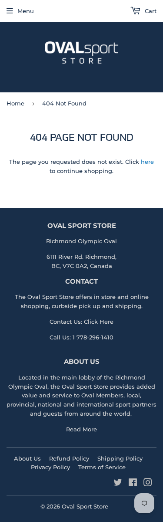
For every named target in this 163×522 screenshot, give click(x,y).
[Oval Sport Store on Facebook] (132, 483)
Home (15, 103)
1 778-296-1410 (93, 337)
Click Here (98, 321)
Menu (25, 10)
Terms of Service (102, 467)
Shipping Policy (120, 458)
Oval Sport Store (85, 386)
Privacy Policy (50, 467)
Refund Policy (69, 458)
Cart (149, 10)
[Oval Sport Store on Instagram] (147, 483)
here (147, 161)
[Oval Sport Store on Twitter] (117, 483)
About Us (27, 458)
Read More (81, 429)
